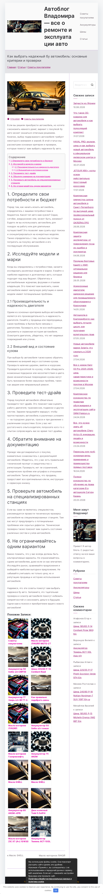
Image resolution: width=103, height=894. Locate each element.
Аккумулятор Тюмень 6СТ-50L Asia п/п (82, 652)
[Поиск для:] (84, 84)
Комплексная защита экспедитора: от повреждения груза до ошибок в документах (84, 242)
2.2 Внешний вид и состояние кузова (31, 170)
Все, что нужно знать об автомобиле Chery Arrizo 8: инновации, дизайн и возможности (84, 432)
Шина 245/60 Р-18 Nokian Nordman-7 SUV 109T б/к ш (83, 695)
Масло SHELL (16, 855)
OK (56, 890)
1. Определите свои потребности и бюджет (32, 161)
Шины (83, 31)
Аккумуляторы (88, 24)
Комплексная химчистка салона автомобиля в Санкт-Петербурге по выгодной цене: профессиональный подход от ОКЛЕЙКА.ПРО (83, 209)
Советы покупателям (87, 15)
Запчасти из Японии (84, 103)
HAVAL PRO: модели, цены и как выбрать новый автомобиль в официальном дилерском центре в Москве (84, 151)
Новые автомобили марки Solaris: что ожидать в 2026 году (83, 349)
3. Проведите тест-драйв (23, 173)
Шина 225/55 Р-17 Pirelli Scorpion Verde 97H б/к (84, 674)
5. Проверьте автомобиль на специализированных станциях (36, 181)
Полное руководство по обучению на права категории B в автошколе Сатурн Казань (83, 486)
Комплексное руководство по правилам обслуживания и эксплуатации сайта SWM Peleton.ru (84, 404)
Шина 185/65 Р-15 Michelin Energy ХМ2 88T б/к (84, 717)
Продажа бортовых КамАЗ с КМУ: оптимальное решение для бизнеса (84, 269)
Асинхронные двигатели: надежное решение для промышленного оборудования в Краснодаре (84, 296)
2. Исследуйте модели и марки (26, 164)
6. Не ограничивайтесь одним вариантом (31, 186)
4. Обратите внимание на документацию (30, 176)
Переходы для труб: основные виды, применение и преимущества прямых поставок (84, 459)
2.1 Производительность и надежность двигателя (37, 167)
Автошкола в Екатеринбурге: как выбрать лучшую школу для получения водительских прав (83, 325)
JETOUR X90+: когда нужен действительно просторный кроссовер (84, 178)
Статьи (84, 39)
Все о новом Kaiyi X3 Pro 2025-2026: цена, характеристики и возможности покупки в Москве (83, 375)
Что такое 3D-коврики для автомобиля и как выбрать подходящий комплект (83, 122)
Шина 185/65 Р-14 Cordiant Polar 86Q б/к (83, 630)
